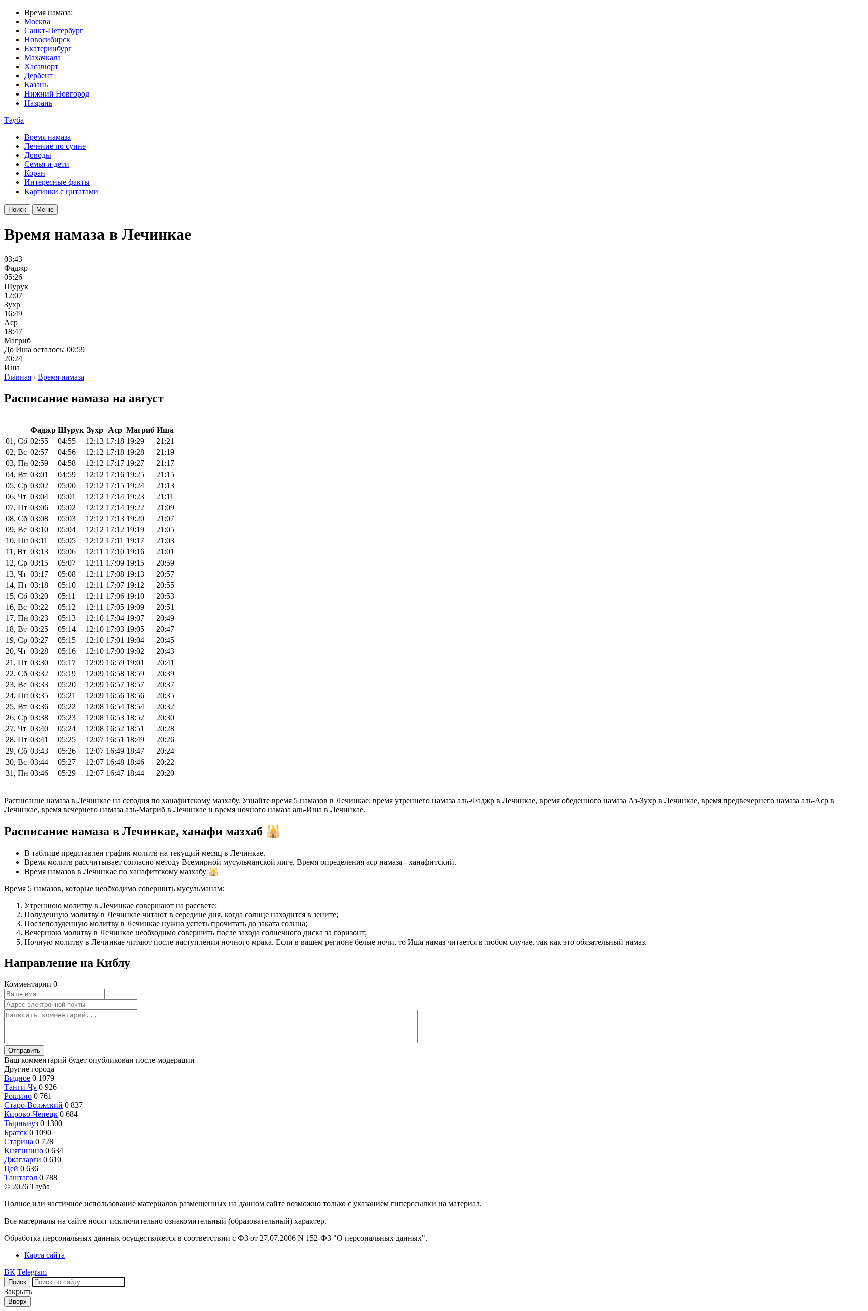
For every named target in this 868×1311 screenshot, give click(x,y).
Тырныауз (21, 1123)
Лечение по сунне (55, 146)
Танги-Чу (20, 1087)
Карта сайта (44, 1255)
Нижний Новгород (56, 93)
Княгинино (23, 1150)
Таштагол (20, 1177)
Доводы (37, 155)
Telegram (32, 1272)
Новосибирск (47, 39)
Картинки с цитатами (61, 191)
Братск (15, 1132)
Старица (18, 1141)
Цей (11, 1168)
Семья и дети (46, 164)
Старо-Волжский (33, 1105)
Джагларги (22, 1159)
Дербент (38, 75)
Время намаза (47, 137)
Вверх (17, 1301)
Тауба (14, 120)
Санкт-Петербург (53, 30)
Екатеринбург (48, 48)
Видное (17, 1078)
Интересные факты (57, 182)
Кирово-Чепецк (31, 1114)
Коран (34, 173)
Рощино (18, 1096)
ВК (9, 1272)
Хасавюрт (41, 66)
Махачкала (42, 57)
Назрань (38, 103)
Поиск (17, 209)
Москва (37, 21)
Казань (36, 84)
